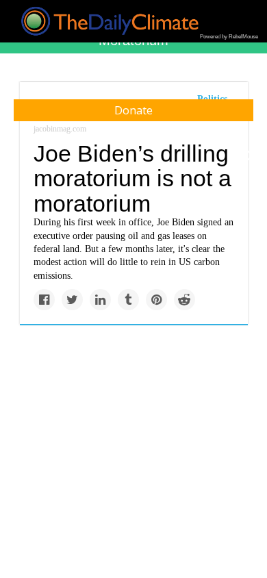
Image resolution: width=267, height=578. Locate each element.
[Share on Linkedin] (100, 299)
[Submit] (247, 156)
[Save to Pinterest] (156, 299)
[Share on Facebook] (44, 299)
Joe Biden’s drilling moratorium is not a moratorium (132, 178)
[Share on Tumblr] (128, 299)
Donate (133, 110)
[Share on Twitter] (72, 299)
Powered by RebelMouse (229, 37)
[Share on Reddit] (184, 299)
